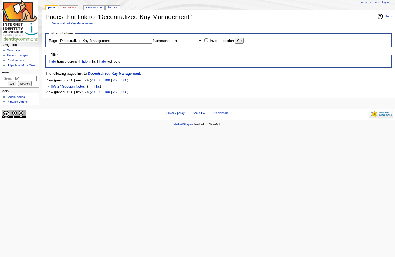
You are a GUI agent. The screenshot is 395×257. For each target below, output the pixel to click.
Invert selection (222, 41)
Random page (16, 60)
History (112, 7)
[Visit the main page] (21, 21)
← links (94, 86)
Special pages (16, 96)
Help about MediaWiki (21, 65)
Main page (13, 50)
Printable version (17, 101)
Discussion (69, 7)
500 (124, 80)
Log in (385, 2)
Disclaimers (221, 113)
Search (7, 72)
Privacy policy (175, 113)
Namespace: (163, 41)
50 (99, 80)
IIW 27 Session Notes (68, 86)
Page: (53, 41)
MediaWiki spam (183, 124)
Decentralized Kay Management (73, 23)
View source (94, 7)
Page (51, 7)
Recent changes (17, 55)
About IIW (199, 113)
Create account (369, 2)
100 (107, 80)
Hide (52, 61)
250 (116, 80)
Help (388, 16)
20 (93, 80)
